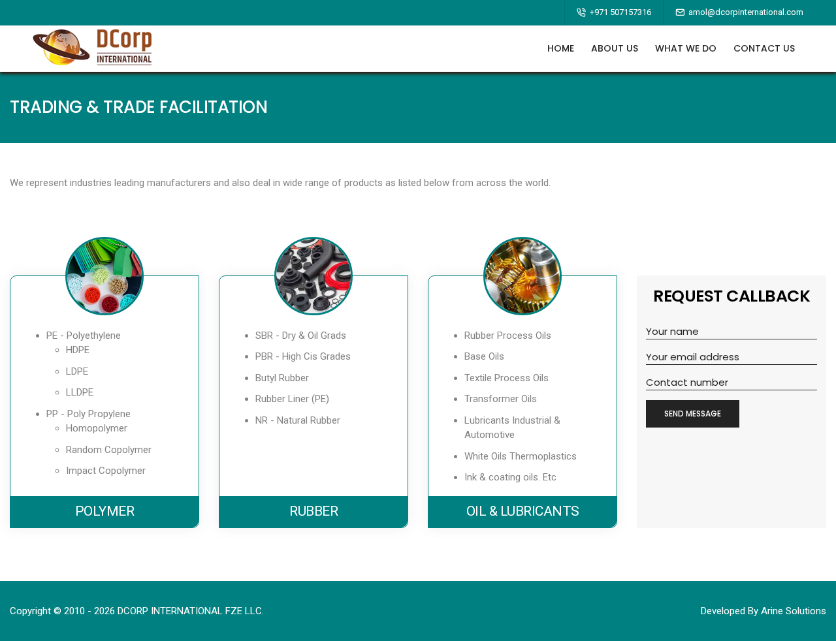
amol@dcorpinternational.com (745, 12)
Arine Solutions (793, 611)
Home (560, 48)
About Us (614, 48)
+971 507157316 (620, 12)
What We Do (685, 48)
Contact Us (764, 48)
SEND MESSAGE (692, 413)
